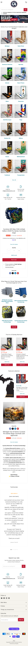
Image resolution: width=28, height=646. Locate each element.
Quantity (14, 247)
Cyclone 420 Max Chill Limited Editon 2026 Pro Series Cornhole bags (14, 231)
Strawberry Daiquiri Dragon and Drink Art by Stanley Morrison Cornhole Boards (22, 356)
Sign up (21, 619)
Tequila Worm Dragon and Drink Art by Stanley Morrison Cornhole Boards (7, 356)
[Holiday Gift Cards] (20, 197)
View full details (14, 244)
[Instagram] (6, 598)
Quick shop (7, 361)
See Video (14, 19)
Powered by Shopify (14, 643)
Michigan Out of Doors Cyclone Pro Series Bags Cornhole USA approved (14, 433)
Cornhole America (19, 391)
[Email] (2, 598)
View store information (9, 267)
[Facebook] (4, 598)
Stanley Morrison (4, 359)
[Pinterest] (9, 598)
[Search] (25, 9)
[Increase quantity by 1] (19, 250)
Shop (14, 640)
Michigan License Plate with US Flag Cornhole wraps (21, 389)
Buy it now (14, 259)
